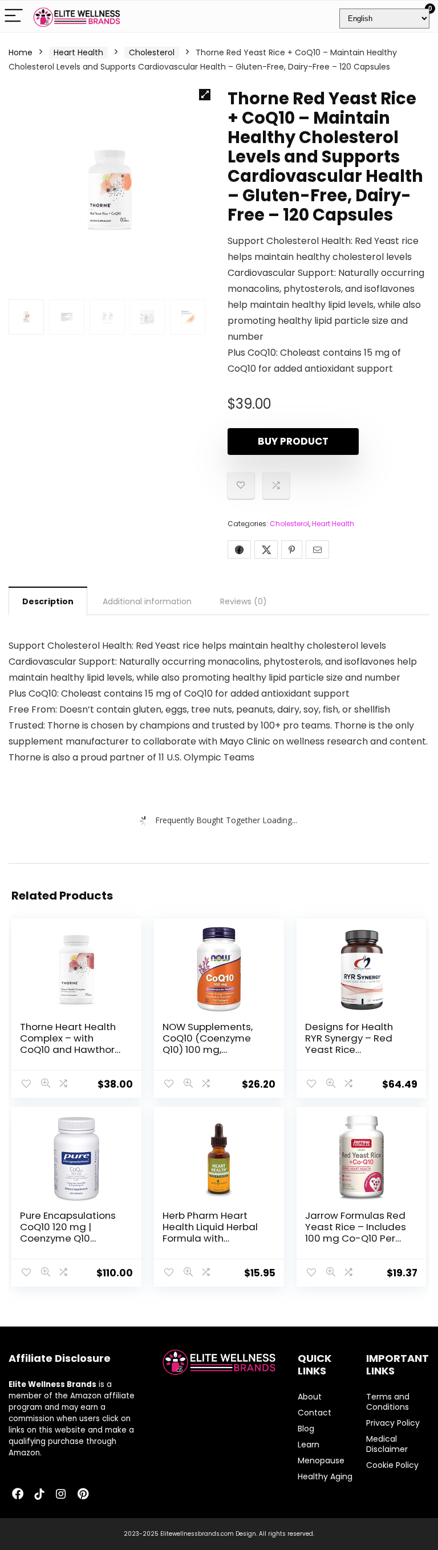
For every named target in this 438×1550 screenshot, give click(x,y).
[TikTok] (39, 1495)
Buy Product (293, 441)
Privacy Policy (393, 1423)
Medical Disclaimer (387, 1444)
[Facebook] (18, 1495)
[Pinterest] (83, 1495)
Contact (314, 1412)
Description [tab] (48, 601)
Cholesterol (152, 52)
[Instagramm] (61, 1495)
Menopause (321, 1460)
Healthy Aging (325, 1476)
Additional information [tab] (147, 601)
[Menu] (13, 16)
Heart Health (78, 52)
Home (21, 52)
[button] (204, 94)
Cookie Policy (392, 1465)
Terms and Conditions (387, 1402)
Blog (306, 1428)
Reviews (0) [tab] (243, 601)
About (310, 1396)
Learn (308, 1444)
